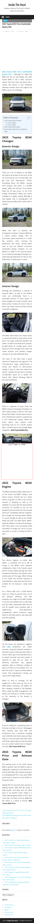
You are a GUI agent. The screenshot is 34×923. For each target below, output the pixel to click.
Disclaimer (8, 907)
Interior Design (11, 125)
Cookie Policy (9, 905)
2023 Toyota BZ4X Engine (12, 127)
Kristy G (21, 31)
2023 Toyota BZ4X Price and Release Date (16, 130)
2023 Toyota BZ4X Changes (13, 120)
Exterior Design (11, 123)
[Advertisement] (17, 52)
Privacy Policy (9, 912)
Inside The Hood (17, 4)
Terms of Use (9, 915)
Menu (8, 17)
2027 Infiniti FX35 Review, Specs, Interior (18, 845)
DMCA (7, 910)
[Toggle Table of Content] (28, 117)
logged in (14, 830)
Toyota (5, 20)
